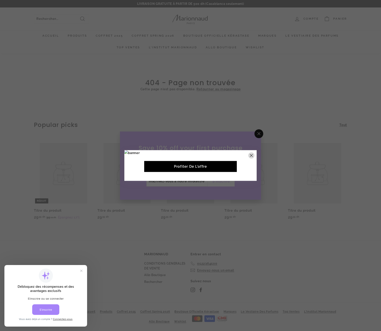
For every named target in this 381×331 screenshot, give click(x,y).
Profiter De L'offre (190, 166)
